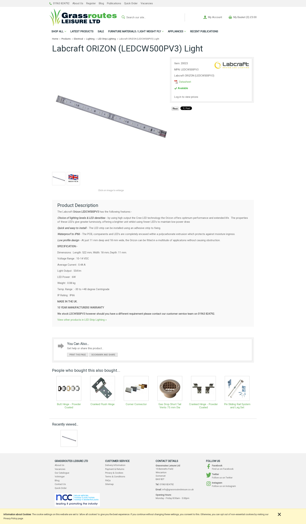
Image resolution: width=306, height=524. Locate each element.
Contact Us (60, 484)
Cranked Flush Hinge (102, 404)
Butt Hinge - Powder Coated (69, 406)
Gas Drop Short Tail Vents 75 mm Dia (169, 406)
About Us (77, 3)
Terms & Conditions (115, 476)
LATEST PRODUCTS (82, 31)
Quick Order (131, 3)
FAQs (108, 480)
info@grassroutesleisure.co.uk (178, 489)
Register (91, 3)
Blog (101, 3)
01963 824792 (60, 3)
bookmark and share (103, 354)
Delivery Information (115, 465)
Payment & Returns (114, 469)
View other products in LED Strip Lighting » (82, 319)
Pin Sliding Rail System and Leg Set (237, 406)
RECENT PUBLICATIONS (204, 31)
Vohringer (60, 476)
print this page (77, 354)
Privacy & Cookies (114, 472)
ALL (58, 31)
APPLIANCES (175, 31)
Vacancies (147, 3)
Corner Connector (136, 404)
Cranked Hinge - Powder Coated (203, 406)
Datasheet (184, 81)
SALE (101, 31)
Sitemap (109, 484)
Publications (114, 3)
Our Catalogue (62, 472)
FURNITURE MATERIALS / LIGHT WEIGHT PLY (134, 31)
